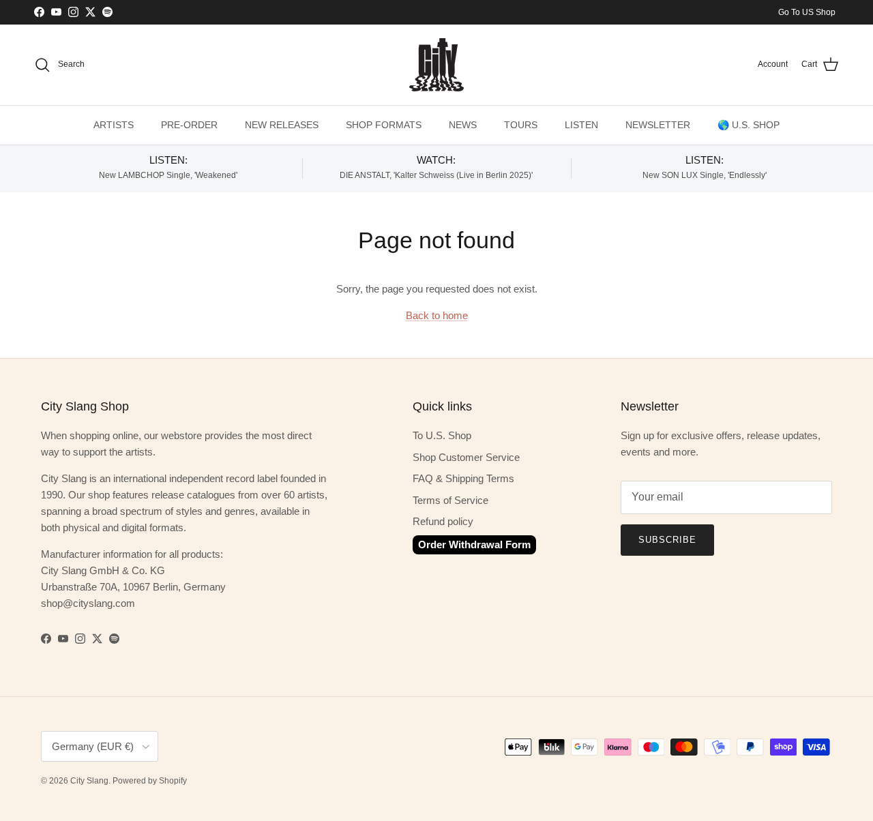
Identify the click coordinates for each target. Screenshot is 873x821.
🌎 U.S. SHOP (748, 124)
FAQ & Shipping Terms (463, 478)
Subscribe (667, 540)
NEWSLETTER (657, 124)
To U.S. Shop (442, 435)
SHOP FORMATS (383, 124)
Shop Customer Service (466, 457)
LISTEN (581, 124)
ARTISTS (113, 124)
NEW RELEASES (282, 124)
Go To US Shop (806, 12)
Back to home (437, 315)
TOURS (520, 124)
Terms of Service (450, 500)
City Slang (89, 781)
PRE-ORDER (189, 124)
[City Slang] (436, 64)
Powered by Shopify (150, 781)
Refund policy (443, 521)
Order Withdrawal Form (474, 544)
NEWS (463, 124)
